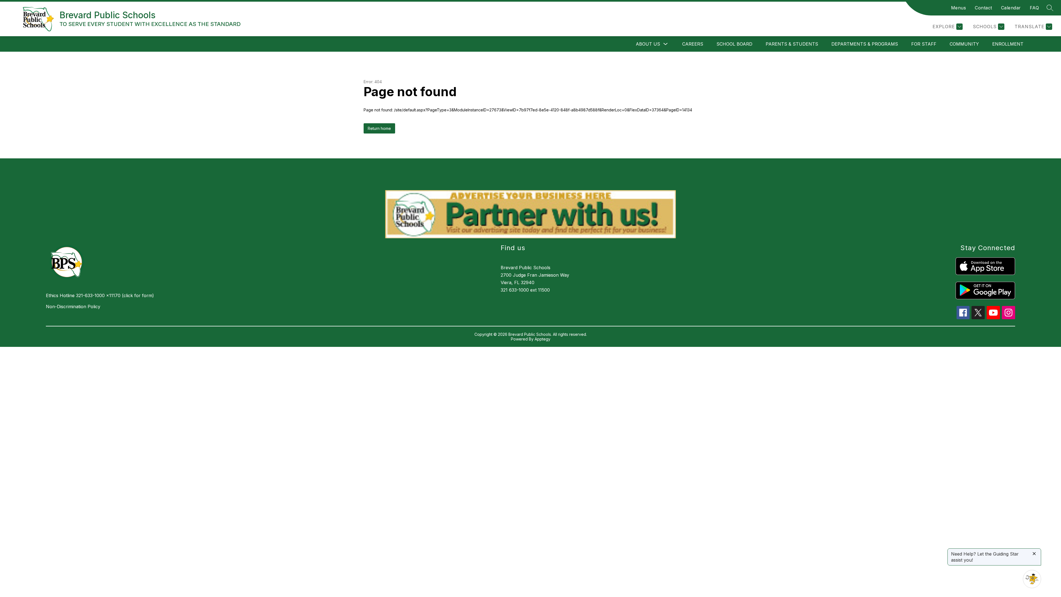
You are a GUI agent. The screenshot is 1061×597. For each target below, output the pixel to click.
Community (964, 44)
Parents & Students (792, 44)
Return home (379, 128)
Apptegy (542, 339)
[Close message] (1034, 554)
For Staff (923, 44)
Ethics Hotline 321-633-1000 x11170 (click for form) (100, 295)
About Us (648, 44)
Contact (983, 8)
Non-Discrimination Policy (73, 306)
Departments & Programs (864, 44)
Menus (958, 8)
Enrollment (1007, 44)
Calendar (1011, 8)
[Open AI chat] (1032, 579)
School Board (734, 44)
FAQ (1034, 8)
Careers (692, 44)
